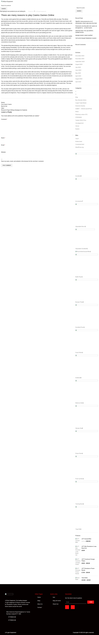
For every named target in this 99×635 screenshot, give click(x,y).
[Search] (92, 1)
